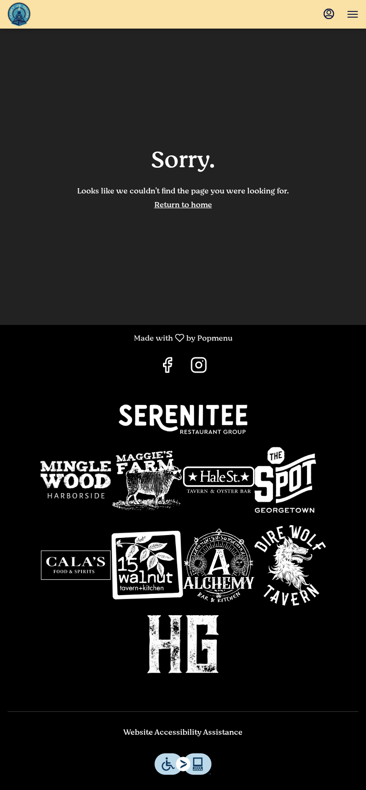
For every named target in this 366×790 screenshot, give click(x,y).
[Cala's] (76, 565)
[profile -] (329, 14)
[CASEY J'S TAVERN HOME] (60, 14)
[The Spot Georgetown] (290, 480)
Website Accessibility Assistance (183, 732)
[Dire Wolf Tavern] (290, 565)
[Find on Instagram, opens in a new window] (198, 368)
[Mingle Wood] (76, 479)
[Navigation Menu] (352, 14)
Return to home (183, 205)
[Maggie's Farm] (147, 479)
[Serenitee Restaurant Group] (183, 419)
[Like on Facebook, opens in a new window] (167, 368)
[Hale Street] (218, 479)
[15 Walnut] (147, 565)
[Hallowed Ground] (183, 644)
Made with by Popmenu (120, 337)
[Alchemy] (218, 565)
